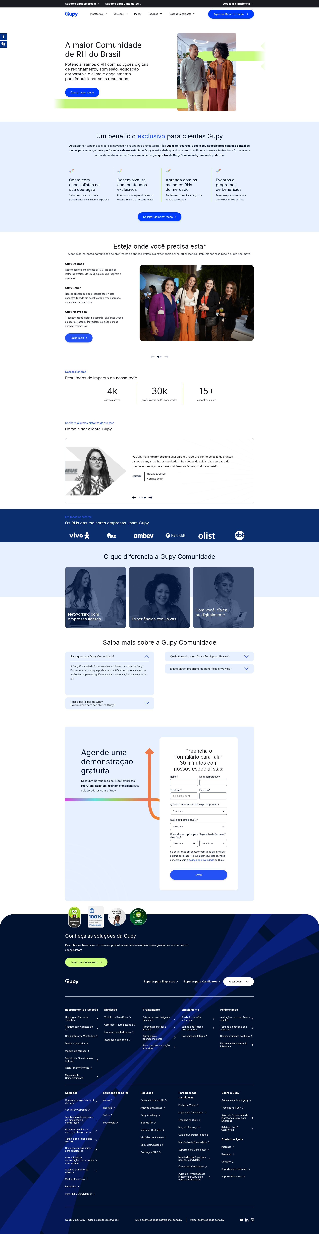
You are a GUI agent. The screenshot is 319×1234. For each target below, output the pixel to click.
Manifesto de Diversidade (192, 1142)
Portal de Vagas (187, 1105)
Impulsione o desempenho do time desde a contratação (79, 1120)
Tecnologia (109, 1122)
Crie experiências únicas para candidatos (78, 1149)
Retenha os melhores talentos (76, 1171)
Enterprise (70, 1186)
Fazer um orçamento (84, 962)
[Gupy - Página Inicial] (71, 14)
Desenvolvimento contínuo (235, 1036)
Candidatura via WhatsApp (80, 1036)
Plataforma (96, 13)
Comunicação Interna (193, 1036)
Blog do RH (147, 1122)
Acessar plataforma (236, 3)
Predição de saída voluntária (191, 1018)
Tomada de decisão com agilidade (233, 1028)
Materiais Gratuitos (151, 1130)
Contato (226, 1161)
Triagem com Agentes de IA (79, 1028)
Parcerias (226, 1154)
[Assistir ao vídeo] (117, 479)
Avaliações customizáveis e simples (235, 1018)
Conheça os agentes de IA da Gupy (79, 1101)
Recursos (153, 13)
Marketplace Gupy (75, 1179)
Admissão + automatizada (118, 1024)
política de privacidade (202, 860)
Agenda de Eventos (151, 1107)
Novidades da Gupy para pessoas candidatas (192, 1158)
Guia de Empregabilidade (192, 1134)
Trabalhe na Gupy (188, 1120)
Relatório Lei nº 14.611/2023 (229, 1128)
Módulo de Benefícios (116, 1017)
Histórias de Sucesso (152, 1137)
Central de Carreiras (76, 1109)
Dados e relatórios (75, 1043)
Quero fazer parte (82, 92)
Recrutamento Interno (77, 1067)
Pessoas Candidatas (180, 13)
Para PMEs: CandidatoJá (78, 1194)
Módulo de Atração (76, 1051)
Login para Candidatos (191, 1112)
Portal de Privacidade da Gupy (207, 1219)
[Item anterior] (152, 356)
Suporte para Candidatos (122, 3)
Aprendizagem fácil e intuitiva (154, 1028)
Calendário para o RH (152, 1100)
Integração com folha (116, 1039)
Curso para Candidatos (191, 1166)
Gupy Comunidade (151, 1145)
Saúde (106, 1115)
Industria (107, 1107)
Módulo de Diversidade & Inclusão (79, 1060)
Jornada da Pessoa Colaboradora (192, 1028)
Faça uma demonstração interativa (156, 1047)
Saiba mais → (78, 337)
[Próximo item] (166, 356)
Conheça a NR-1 (149, 1152)
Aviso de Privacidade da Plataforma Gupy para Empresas (234, 1118)
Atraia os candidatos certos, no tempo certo (78, 1130)
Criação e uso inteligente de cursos (156, 1018)
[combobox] (198, 811)
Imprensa (226, 1147)
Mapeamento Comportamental (74, 1076)
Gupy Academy (149, 1115)
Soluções (118, 13)
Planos (138, 13)
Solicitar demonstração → (159, 217)
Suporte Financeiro (231, 1176)
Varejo (106, 1100)
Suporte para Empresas (81, 3)
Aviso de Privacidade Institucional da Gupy (158, 1219)
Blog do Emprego (188, 1127)
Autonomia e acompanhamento (152, 1037)
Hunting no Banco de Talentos (76, 1018)
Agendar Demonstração (228, 14)
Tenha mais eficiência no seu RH (78, 1140)
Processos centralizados (117, 1032)
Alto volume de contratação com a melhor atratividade (79, 1160)
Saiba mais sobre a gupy (234, 1100)
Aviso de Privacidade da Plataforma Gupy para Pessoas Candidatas (191, 1177)
